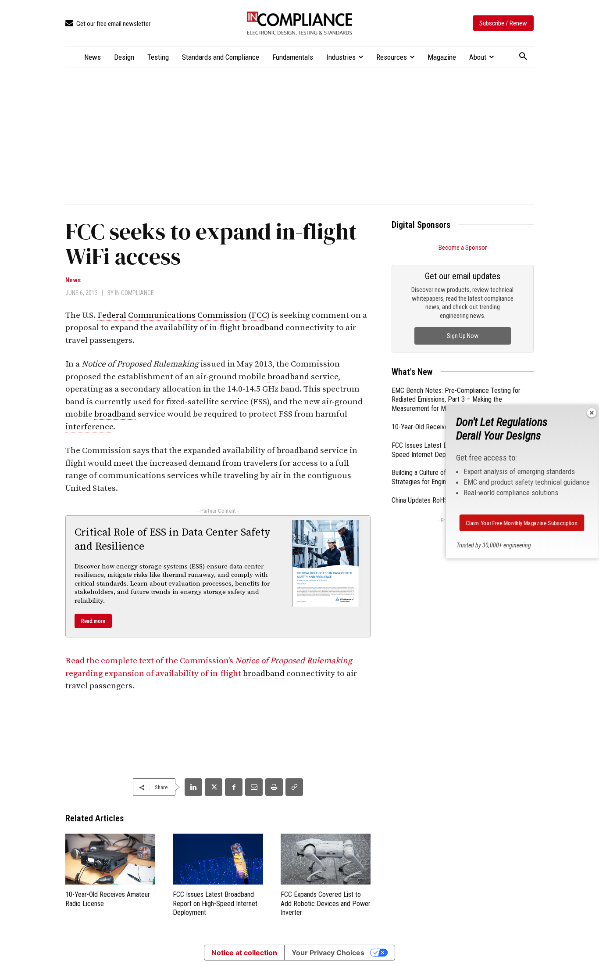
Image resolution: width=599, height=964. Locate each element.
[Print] (274, 787)
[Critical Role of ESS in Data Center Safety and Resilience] (326, 563)
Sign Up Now (462, 335)
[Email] (254, 787)
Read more (93, 621)
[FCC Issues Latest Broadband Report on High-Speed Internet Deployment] (218, 859)
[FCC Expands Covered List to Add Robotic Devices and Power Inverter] (326, 859)
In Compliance (134, 292)
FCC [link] (259, 315)
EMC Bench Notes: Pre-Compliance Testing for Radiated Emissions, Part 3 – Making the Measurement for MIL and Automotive (456, 399)
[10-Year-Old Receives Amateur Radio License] (110, 859)
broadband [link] (263, 328)
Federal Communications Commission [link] (171, 315)
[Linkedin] (193, 787)
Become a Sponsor (463, 248)
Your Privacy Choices (328, 952)
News (73, 280)
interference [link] (89, 427)
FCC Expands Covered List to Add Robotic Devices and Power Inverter (326, 903)
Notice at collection (244, 952)
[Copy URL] (294, 787)
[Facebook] (233, 787)
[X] (213, 787)
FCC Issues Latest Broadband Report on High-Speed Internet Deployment (215, 903)
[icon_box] (107, 24)
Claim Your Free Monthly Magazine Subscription (522, 522)
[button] (523, 56)
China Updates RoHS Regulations (436, 500)
